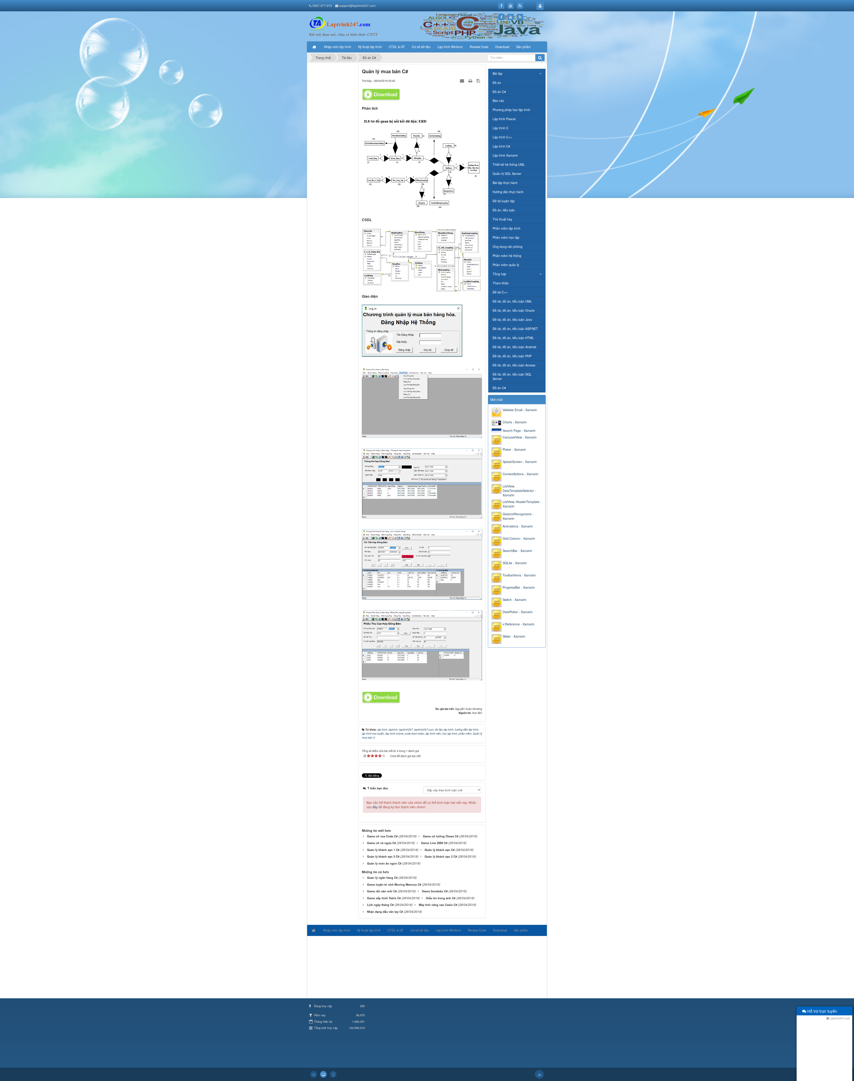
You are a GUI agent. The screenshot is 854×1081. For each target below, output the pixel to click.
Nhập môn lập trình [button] (337, 46)
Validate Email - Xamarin (520, 410)
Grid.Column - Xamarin (519, 538)
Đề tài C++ (500, 292)
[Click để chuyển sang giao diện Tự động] (313, 1074)
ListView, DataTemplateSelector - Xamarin (519, 490)
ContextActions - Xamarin (520, 474)
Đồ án (497, 82)
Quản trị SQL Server (507, 173)
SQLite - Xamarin (515, 563)
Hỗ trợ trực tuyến (821, 1011)
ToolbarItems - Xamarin (519, 575)
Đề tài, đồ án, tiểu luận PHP (512, 356)
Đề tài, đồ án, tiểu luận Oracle (514, 310)
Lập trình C (500, 128)
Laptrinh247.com (839, 1018)
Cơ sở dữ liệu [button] (421, 46)
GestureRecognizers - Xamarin (518, 516)
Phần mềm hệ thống (507, 255)
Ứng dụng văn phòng (507, 246)
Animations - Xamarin (518, 526)
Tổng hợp (499, 274)
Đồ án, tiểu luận (504, 210)
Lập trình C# (501, 146)
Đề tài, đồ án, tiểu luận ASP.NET (515, 328)
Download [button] (502, 46)
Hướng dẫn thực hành (508, 192)
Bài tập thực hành (505, 182)
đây (375, 807)
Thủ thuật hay (502, 219)
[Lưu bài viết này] (478, 80)
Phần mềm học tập (506, 237)
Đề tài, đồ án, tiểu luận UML (512, 301)
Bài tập (497, 73)
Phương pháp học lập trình (511, 109)
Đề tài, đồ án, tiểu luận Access (514, 365)
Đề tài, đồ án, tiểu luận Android (514, 347)
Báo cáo (498, 100)
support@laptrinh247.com (357, 5)
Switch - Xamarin (514, 599)
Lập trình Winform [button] (450, 46)
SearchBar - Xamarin (517, 550)
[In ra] (470, 80)
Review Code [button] (479, 46)
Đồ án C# (499, 91)
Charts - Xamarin (515, 422)
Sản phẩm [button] (523, 46)
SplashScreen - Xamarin (520, 461)
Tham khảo (501, 283)
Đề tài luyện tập (504, 201)
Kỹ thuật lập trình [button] (370, 46)
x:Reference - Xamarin (518, 624)
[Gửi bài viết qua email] (462, 80)
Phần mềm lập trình (506, 228)
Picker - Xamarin (514, 449)
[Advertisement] (332, 131)
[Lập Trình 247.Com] (341, 23)
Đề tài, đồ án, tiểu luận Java (512, 319)
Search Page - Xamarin (519, 430)
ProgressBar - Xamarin (519, 587)
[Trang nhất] (314, 46)
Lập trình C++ (502, 137)
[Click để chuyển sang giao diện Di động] (333, 1074)
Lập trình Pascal (504, 119)
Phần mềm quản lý (506, 265)
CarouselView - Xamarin (520, 437)
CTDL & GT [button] (397, 46)
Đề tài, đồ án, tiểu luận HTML (513, 337)
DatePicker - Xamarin (518, 612)
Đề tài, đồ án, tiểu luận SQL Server (512, 376)
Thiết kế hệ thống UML (509, 164)
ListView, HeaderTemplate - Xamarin (522, 503)
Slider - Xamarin (514, 636)
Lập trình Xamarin (505, 155)
